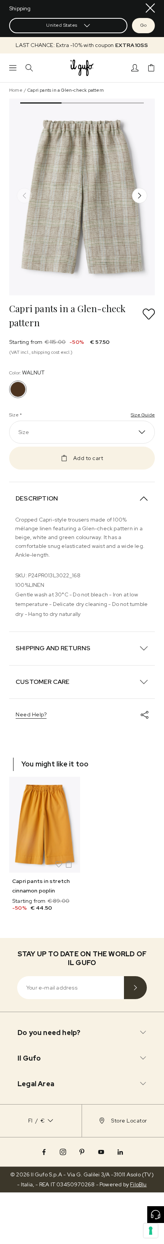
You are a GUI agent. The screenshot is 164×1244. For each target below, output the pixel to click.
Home (16, 90)
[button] (82, 45)
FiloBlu (138, 1184)
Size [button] (23, 432)
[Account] (134, 67)
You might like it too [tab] (54, 764)
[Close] (150, 8)
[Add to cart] (68, 864)
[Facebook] (43, 1151)
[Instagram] (62, 1151)
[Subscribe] (135, 987)
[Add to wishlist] (149, 314)
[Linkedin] (120, 1151)
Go (143, 25)
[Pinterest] (82, 1151)
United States (61, 25)
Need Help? (31, 714)
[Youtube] (101, 1151)
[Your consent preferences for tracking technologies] (150, 1230)
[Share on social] (144, 715)
